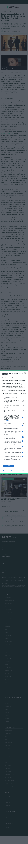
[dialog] (14, 422)
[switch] (23, 401)
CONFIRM (8, 465)
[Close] (25, 373)
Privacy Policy (22, 470)
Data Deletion (6, 470)
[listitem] (14, 398)
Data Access (14, 470)
